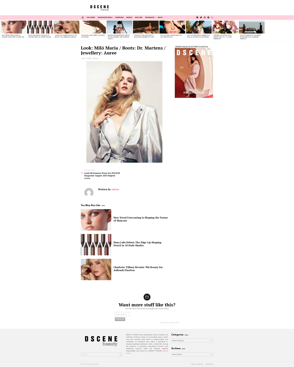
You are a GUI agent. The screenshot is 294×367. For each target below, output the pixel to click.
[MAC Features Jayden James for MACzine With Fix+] (172, 27)
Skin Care (138, 17)
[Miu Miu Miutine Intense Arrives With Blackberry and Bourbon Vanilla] (119, 27)
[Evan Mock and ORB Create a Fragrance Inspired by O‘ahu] (146, 27)
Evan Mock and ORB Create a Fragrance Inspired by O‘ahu (144, 36)
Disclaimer (209, 364)
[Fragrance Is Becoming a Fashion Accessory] (93, 27)
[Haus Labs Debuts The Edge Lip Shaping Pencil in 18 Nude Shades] (40, 27)
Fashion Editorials (105, 17)
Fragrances (149, 17)
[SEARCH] (212, 17)
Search (120, 355)
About (160, 17)
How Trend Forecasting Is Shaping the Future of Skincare (13, 36)
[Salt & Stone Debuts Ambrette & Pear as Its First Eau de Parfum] (199, 27)
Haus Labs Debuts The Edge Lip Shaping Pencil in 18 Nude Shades (39, 36)
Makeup (129, 17)
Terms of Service (197, 364)
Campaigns (119, 17)
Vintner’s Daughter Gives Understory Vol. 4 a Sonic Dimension (222, 37)
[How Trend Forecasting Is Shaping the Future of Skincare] (13, 27)
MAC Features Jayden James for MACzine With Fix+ (171, 36)
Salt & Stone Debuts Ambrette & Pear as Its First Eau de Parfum (198, 36)
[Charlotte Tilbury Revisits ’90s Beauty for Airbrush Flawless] (66, 27)
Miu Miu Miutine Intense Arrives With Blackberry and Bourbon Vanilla (119, 37)
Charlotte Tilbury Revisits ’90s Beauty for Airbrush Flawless (66, 36)
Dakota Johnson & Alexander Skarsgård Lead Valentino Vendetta (250, 37)
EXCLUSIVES (91, 17)
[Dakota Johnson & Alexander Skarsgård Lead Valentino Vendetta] (252, 27)
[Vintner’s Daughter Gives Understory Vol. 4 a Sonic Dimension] (225, 27)
